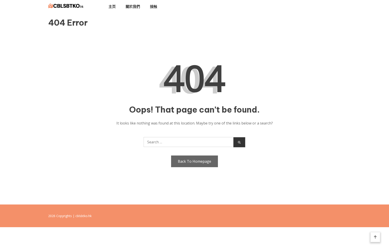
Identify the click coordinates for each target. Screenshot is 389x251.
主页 (112, 6)
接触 (153, 6)
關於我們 (133, 6)
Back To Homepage (194, 161)
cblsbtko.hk (83, 216)
